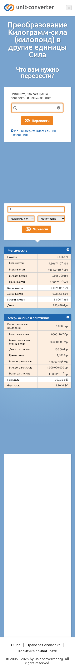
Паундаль (13, 379)
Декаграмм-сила (19, 349)
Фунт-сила (13, 385)
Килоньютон (15, 288)
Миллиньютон (16, 299)
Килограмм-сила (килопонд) (17, 325)
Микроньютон (18, 275)
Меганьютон (17, 269)
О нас (15, 645)
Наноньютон (17, 281)
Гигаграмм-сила (19, 334)
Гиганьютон (16, 262)
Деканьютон (15, 293)
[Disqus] (37, 509)
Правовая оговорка (44, 645)
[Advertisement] (37, 173)
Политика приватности (37, 651)
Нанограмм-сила (19, 373)
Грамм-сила (16, 355)
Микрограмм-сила (20, 367)
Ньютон (12, 257)
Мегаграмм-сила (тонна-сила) (19, 341)
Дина (10, 305)
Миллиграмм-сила (20, 361)
